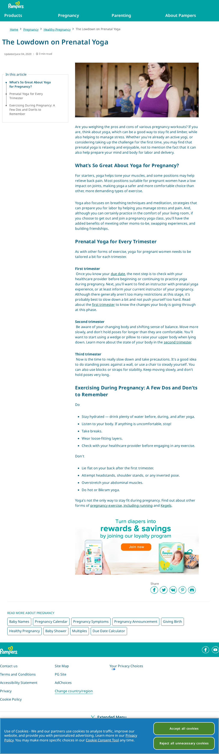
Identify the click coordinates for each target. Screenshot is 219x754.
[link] (136, 545)
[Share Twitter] (163, 590)
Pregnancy (30, 29)
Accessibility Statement (18, 682)
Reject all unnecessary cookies (184, 743)
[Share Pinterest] (182, 590)
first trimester (103, 304)
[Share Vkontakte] (173, 590)
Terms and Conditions (18, 674)
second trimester (177, 342)
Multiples (79, 631)
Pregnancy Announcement (135, 621)
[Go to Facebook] (205, 649)
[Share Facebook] (154, 590)
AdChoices (63, 682)
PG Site (60, 674)
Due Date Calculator (109, 631)
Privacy (6, 691)
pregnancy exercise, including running (121, 505)
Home (14, 29)
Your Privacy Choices (126, 666)
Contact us (9, 666)
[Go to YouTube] (215, 649)
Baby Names (19, 621)
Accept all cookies (184, 728)
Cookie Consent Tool (102, 740)
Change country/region (74, 691)
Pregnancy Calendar (51, 621)
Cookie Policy (11, 699)
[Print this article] (192, 590)
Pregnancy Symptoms (91, 621)
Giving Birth (172, 621)
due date (118, 273)
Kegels (166, 505)
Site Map (62, 666)
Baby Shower (56, 631)
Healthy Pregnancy (57, 29)
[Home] (14, 5)
